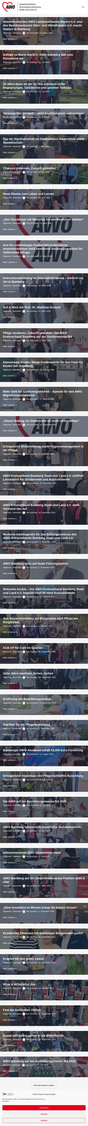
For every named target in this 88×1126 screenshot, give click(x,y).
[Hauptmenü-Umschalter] (83, 7)
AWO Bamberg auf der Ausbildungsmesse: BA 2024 (39, 1061)
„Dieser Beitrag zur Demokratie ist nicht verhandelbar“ (41, 421)
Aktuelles (7, 1065)
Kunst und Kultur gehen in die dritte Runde (33, 1035)
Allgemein (7, 33)
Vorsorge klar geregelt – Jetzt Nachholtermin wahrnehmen (43, 113)
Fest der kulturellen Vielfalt (22, 1010)
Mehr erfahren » (10, 39)
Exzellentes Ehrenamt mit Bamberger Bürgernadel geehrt (43, 933)
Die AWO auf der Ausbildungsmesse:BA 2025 (34, 801)
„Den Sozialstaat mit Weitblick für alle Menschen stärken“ (43, 219)
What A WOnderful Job (19, 984)
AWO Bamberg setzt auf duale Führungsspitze (35, 563)
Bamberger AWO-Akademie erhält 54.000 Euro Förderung (43, 750)
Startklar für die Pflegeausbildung (26, 724)
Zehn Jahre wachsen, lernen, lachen (28, 673)
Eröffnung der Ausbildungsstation (27, 699)
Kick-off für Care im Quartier (23, 647)
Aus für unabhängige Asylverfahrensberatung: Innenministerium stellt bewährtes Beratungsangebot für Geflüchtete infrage (42, 248)
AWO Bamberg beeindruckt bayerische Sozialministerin (42, 827)
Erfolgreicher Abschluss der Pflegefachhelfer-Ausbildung (43, 776)
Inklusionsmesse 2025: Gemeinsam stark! (32, 852)
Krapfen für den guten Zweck (23, 958)
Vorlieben (44, 1120)
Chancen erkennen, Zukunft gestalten (29, 168)
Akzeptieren (44, 1108)
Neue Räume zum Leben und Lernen (28, 194)
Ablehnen (44, 1114)
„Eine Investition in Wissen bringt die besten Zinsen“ (40, 907)
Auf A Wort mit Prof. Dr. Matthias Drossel (31, 307)
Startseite (16, 33)
